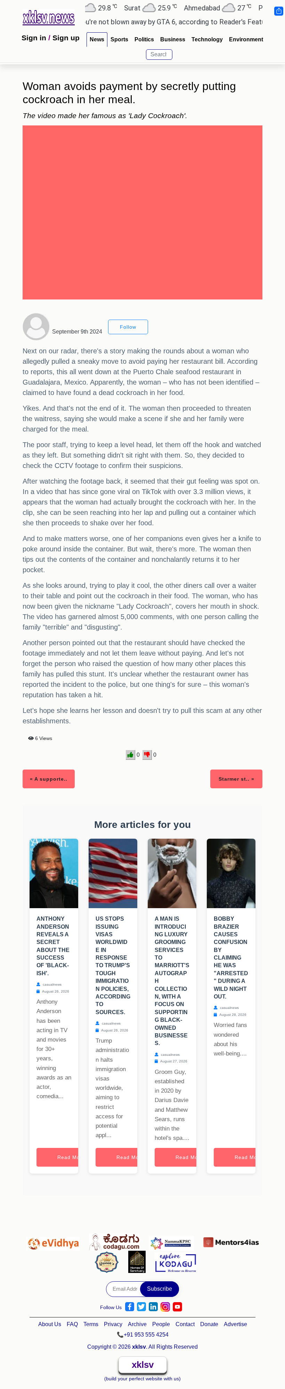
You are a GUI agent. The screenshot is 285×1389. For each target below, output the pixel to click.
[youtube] (177, 1307)
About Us (49, 1324)
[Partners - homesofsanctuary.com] (138, 1261)
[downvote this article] (147, 755)
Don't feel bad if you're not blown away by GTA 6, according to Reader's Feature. (134, 22)
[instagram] (165, 1307)
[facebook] (129, 1307)
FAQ (72, 1324)
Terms (90, 1324)
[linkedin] (153, 1307)
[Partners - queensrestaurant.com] (109, 1261)
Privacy (113, 1324)
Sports (119, 39)
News (97, 39)
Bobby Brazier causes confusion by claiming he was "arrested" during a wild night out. (231, 958)
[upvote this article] (130, 755)
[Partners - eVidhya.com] (54, 1240)
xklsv (143, 1364)
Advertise (235, 1324)
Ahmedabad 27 (201, 8)
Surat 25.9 (133, 8)
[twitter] (141, 1307)
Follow (128, 327)
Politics (144, 39)
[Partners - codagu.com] (116, 1240)
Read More (71, 1157)
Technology (207, 39)
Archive (137, 1324)
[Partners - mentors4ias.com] (231, 1240)
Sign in (34, 38)
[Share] (278, 11)
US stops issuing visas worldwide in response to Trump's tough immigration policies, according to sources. (113, 965)
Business (172, 39)
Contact (185, 1324)
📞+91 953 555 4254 (143, 1335)
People (161, 1324)
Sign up (66, 38)
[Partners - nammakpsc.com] (173, 1240)
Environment (246, 39)
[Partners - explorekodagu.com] (175, 1261)
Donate (209, 1324)
